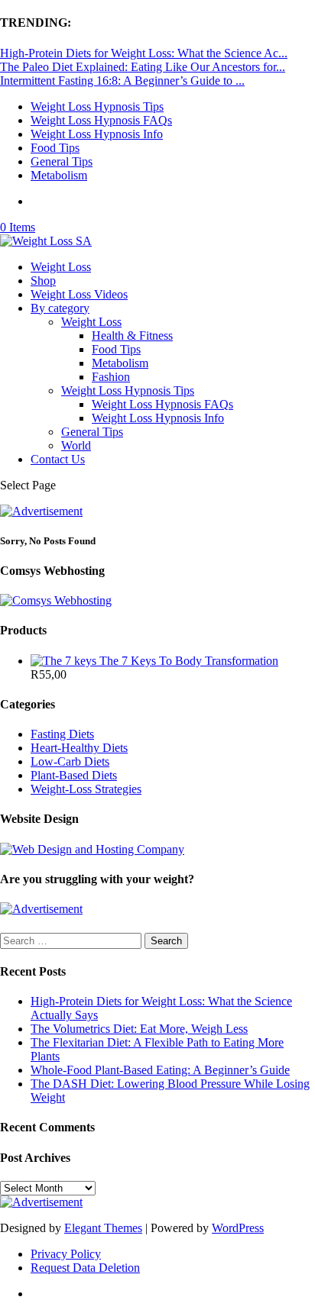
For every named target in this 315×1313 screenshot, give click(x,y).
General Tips (62, 161)
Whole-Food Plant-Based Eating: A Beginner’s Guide (160, 1069)
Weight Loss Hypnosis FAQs (101, 120)
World (76, 445)
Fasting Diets (62, 733)
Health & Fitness (132, 335)
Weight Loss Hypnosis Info (97, 133)
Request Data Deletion (85, 1267)
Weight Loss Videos (79, 294)
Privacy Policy (66, 1253)
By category (60, 308)
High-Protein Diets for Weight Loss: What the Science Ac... (143, 53)
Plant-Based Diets (74, 775)
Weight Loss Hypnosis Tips (97, 106)
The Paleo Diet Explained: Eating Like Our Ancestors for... (142, 66)
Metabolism (59, 175)
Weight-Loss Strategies (86, 788)
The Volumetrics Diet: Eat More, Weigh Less (139, 1028)
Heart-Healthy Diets (79, 747)
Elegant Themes (103, 1227)
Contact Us (58, 459)
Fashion (111, 376)
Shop (43, 280)
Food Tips (55, 147)
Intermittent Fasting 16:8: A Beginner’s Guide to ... (122, 80)
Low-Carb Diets (70, 761)
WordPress (238, 1227)
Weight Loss (61, 266)
